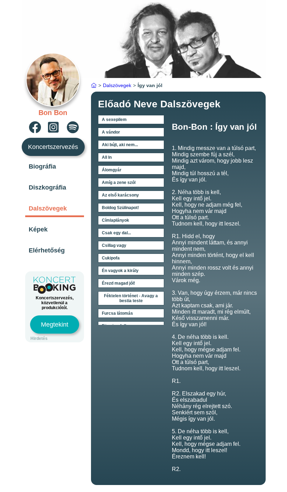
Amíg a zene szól (118, 182)
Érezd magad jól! (118, 283)
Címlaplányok (115, 220)
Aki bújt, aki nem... (120, 144)
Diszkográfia (47, 187)
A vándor (111, 132)
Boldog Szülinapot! (120, 207)
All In (107, 157)
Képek (38, 229)
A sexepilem (114, 119)
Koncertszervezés (53, 146)
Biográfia (42, 166)
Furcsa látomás (117, 313)
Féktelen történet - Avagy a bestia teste (131, 298)
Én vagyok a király (120, 270)
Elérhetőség (47, 250)
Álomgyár (111, 169)
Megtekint (54, 324)
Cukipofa (111, 258)
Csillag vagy (114, 245)
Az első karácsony (120, 195)
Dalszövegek (48, 208)
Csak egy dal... (116, 232)
